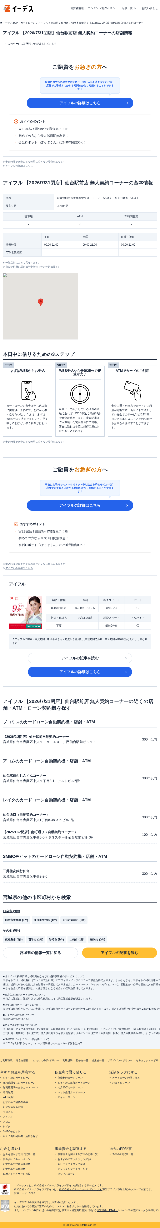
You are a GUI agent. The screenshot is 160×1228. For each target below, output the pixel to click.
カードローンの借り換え (126, 1077)
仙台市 (65, 22)
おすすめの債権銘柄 (14, 1169)
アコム (6, 1121)
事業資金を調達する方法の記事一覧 (78, 1154)
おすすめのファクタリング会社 (75, 1159)
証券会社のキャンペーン (16, 1159)
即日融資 (8, 1092)
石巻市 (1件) (35, 939)
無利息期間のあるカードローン (20, 1087)
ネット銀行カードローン (71, 1092)
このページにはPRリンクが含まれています (32, 43)
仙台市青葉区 (78, 22)
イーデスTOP (10, 22)
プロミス (8, 1111)
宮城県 (54, 22)
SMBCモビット (11, 1131)
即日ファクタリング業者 (71, 1164)
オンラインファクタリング (73, 1169)
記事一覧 (127, 8)
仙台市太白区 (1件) (45, 920)
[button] (40, 302)
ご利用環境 (6, 1060)
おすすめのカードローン (16, 1077)
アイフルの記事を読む (80, 658)
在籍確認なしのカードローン (19, 1082)
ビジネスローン (66, 1173)
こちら (27, 1018)
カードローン (27, 22)
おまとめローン (121, 1082)
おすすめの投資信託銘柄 (16, 1164)
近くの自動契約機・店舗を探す (20, 1136)
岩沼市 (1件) (56, 939)
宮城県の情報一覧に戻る (40, 953)
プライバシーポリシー (120, 1060)
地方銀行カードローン (70, 1087)
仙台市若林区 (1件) (73, 920)
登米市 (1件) (97, 939)
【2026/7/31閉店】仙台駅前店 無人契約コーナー (116, 22)
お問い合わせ (150, 8)
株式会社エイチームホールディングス (80, 1189)
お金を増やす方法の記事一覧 (19, 1154)
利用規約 (67, 1060)
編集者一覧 (98, 1060)
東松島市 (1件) (13, 939)
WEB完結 (8, 1097)
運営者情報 (77, 8)
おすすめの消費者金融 (15, 1102)
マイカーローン (66, 1097)
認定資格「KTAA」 (107, 1210)
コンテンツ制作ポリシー (103, 8)
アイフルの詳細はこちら (80, 103)
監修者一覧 (82, 1060)
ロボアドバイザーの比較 (16, 1173)
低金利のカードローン (70, 1077)
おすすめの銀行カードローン (74, 1082)
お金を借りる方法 (13, 1107)
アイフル (43, 22)
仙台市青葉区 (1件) (16, 920)
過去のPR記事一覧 (122, 1154)
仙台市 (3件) (11, 911)
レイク (6, 1126)
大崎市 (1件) (77, 939)
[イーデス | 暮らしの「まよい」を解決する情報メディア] (18, 10)
